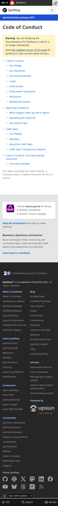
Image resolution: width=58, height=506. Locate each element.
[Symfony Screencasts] (32, 486)
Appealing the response (22, 117)
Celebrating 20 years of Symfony (29, 273)
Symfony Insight (39, 344)
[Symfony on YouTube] (5, 486)
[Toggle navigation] (52, 10)
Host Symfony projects (42, 393)
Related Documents (19, 101)
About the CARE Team (21, 144)
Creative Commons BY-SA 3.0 (37, 174)
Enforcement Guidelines (22, 91)
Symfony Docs (10, 343)
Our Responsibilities (20, 75)
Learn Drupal (10, 404)
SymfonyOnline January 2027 (19, 17)
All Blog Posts (37, 296)
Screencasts (9, 385)
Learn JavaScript (11, 399)
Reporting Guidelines (17, 107)
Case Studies (37, 306)
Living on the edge (40, 329)
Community (9, 417)
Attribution (15, 96)
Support (7, 465)
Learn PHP (8, 394)
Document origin (18, 122)
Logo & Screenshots (13, 320)
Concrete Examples (19, 163)
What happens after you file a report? (29, 112)
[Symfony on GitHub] (5, 479)
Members (14, 139)
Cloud (33, 310)
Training (7, 367)
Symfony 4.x (32, 41)
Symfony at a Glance (13, 301)
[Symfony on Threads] (23, 486)
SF (4, 2)
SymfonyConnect (12, 427)
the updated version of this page (29, 49)
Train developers (39, 371)
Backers (7, 451)
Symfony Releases (12, 310)
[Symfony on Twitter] (23, 479)
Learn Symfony (11, 338)
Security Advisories (40, 339)
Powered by (36, 400)
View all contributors (14, 223)
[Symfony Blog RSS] (41, 486)
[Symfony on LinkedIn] (41, 479)
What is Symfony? (13, 291)
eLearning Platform (13, 371)
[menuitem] (15, 296)
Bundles (7, 357)
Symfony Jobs (10, 446)
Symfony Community (14, 422)
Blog (32, 291)
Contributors (9, 441)
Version (53, 502)
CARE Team (12, 129)
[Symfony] (25, 10)
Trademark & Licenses (14, 325)
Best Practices (10, 362)
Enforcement (16, 86)
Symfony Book (10, 348)
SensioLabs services (41, 367)
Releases (35, 334)
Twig (32, 348)
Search (29, 502)
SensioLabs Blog (39, 353)
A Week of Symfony (40, 301)
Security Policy (10, 315)
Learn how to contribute (16, 252)
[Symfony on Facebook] (50, 479)
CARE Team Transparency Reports (27, 149)
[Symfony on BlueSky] (14, 486)
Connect (55, 3)
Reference (8, 352)
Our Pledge (15, 65)
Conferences (37, 320)
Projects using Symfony (15, 436)
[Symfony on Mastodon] (32, 479)
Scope (12, 81)
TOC (7, 502)
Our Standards (17, 70)
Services (34, 362)
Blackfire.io (21, 3)
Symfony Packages (12, 306)
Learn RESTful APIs (13, 409)
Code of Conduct (15, 60)
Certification (9, 376)
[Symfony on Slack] (14, 479)
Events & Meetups (12, 432)
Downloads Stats (11, 460)
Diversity (34, 325)
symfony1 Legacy (12, 329)
